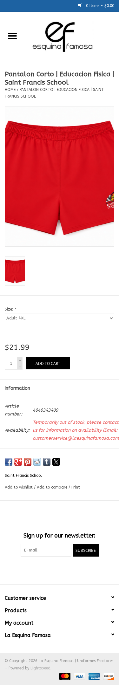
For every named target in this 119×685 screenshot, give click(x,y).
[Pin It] (27, 462)
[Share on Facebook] (8, 462)
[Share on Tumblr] (46, 462)
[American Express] (93, 676)
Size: (10, 309)
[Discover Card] (107, 676)
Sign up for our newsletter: (59, 535)
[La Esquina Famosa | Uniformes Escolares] (72, 36)
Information (17, 388)
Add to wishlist (19, 487)
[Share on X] (56, 462)
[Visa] (79, 676)
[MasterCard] (64, 676)
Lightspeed (40, 668)
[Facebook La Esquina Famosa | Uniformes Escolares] (60, 570)
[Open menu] (12, 35)
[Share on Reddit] (37, 462)
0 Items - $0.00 (99, 5)
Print (75, 487)
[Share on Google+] (18, 462)
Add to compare (53, 487)
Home (10, 89)
